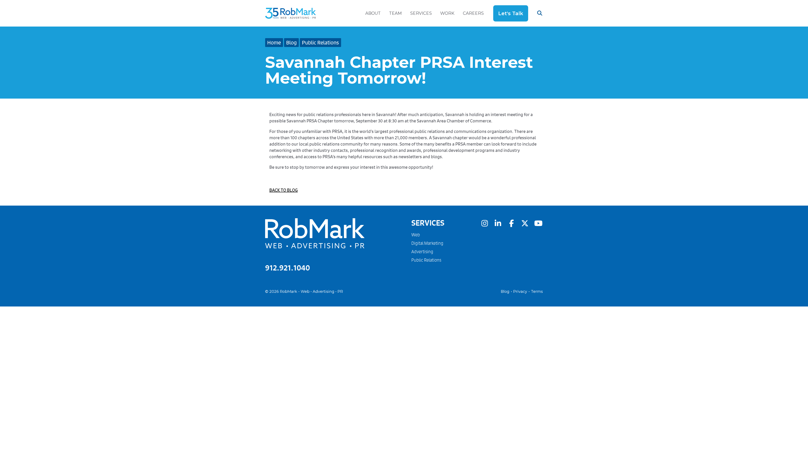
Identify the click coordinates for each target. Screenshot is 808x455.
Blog (291, 42)
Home (274, 42)
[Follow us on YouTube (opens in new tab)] (538, 223)
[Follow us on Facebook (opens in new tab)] (511, 223)
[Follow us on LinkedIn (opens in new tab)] (498, 223)
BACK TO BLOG (283, 190)
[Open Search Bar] (535, 13)
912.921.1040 (287, 267)
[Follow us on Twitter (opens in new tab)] (525, 223)
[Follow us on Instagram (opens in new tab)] (484, 223)
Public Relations (320, 42)
